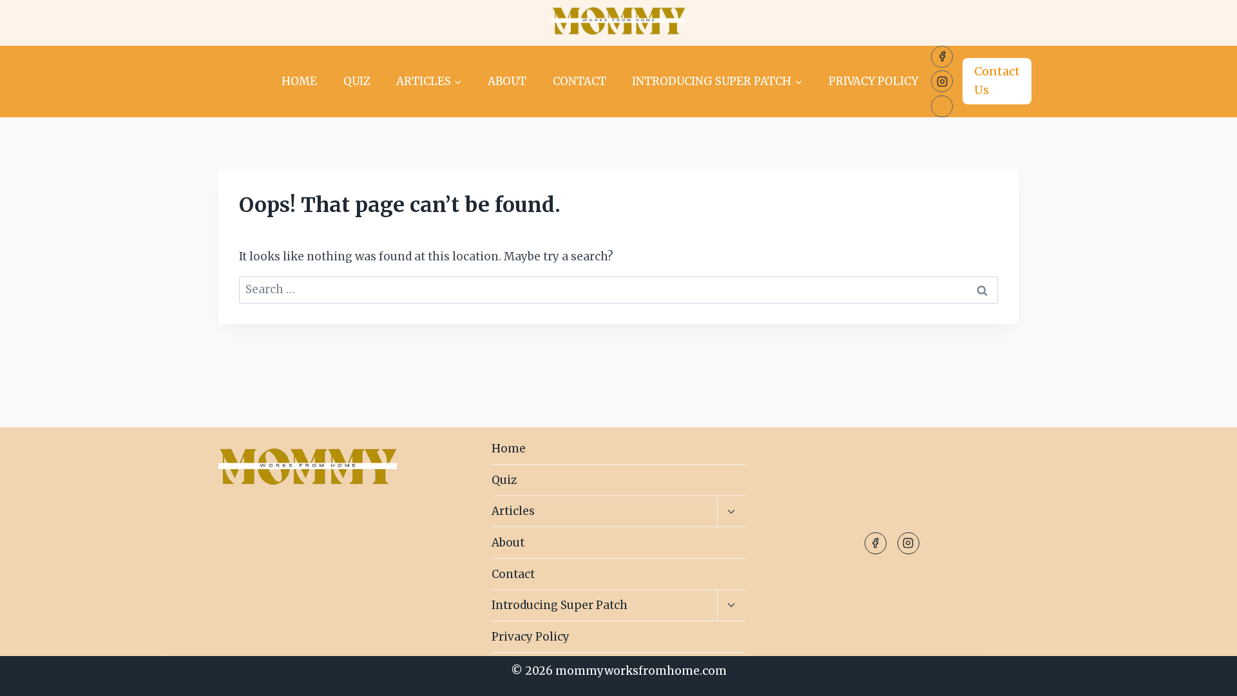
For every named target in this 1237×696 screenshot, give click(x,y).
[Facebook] (942, 57)
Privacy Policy (873, 81)
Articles (513, 511)
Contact (579, 81)
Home (299, 81)
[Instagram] (942, 81)
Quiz (356, 81)
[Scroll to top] (1204, 676)
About (507, 81)
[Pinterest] (942, 106)
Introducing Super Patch (560, 605)
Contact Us (997, 80)
